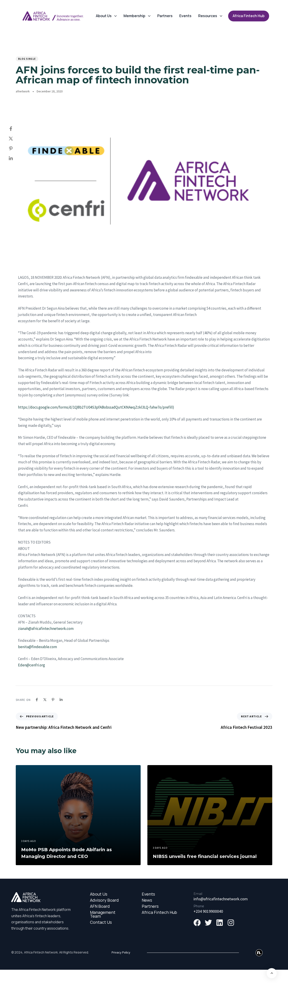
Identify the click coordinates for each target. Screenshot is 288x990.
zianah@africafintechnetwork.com (46, 628)
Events (185, 15)
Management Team (102, 914)
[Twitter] (15, 138)
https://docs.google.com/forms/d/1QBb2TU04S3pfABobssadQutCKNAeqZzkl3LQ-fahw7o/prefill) (96, 407)
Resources (207, 15)
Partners (165, 15)
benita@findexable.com (37, 646)
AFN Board (100, 906)
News (147, 900)
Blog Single (27, 58)
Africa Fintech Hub (159, 912)
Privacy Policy (121, 952)
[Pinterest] (15, 148)
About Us (104, 15)
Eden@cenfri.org (31, 665)
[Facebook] (15, 128)
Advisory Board (104, 900)
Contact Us (101, 922)
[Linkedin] (15, 158)
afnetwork (23, 91)
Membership (134, 15)
